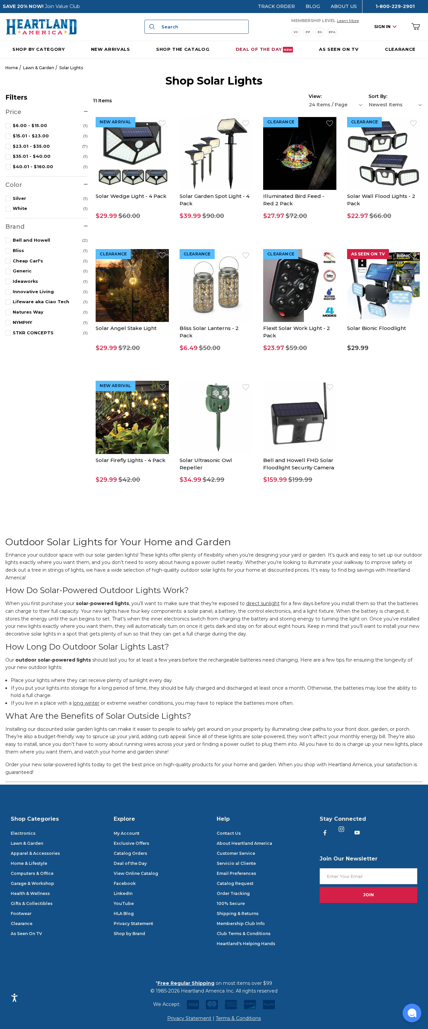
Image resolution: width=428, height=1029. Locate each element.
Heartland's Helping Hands (246, 943)
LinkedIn (123, 893)
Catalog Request (235, 883)
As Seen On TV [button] (368, 253)
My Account (126, 833)
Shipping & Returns (237, 913)
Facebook (125, 883)
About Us (344, 6)
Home (11, 67)
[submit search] (151, 27)
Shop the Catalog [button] (182, 48)
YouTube (124, 903)
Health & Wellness (30, 893)
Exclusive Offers (131, 843)
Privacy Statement (133, 923)
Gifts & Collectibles (31, 903)
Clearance (21, 923)
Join (368, 894)
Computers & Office (32, 873)
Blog (313, 6)
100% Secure (231, 903)
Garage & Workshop (32, 883)
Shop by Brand (129, 933)
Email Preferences (236, 873)
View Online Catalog (136, 873)
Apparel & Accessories (35, 853)
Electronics (23, 833)
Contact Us (229, 833)
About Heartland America (244, 843)
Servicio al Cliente (236, 863)
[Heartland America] (41, 26)
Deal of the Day (130, 863)
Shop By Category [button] (38, 48)
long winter (86, 703)
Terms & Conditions (238, 1018)
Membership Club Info (241, 923)
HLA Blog (124, 913)
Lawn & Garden (38, 67)
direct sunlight (263, 603)
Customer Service (236, 853)
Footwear (21, 913)
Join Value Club (62, 6)
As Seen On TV (26, 933)
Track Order (276, 6)
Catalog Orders (130, 853)
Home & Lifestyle (29, 863)
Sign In (382, 26)
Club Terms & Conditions (244, 933)
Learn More (348, 20)
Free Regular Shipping (185, 983)
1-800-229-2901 (395, 6)
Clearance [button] (280, 121)
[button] (132, 216)
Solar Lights (71, 67)
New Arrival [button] (115, 121)
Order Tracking (233, 893)
